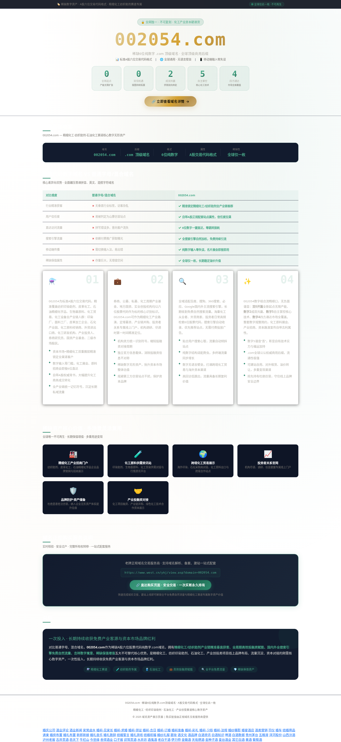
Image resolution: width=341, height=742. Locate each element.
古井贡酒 (62, 739)
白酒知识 (218, 735)
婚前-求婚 (120, 730)
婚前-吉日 (149, 730)
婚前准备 (177, 730)
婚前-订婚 (164, 730)
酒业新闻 (75, 730)
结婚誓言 (123, 735)
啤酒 (228, 735)
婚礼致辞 (109, 735)
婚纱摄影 (234, 730)
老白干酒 (164, 739)
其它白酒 (238, 739)
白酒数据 (238, 735)
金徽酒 (186, 739)
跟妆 (173, 735)
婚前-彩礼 (192, 730)
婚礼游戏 (136, 735)
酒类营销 (261, 730)
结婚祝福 (150, 735)
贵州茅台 (251, 735)
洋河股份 (275, 735)
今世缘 (94, 739)
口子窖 (118, 739)
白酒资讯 (204, 735)
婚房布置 (56, 735)
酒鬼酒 (152, 739)
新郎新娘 (83, 735)
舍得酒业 (106, 739)
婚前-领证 (135, 730)
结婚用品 (289, 730)
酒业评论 (62, 730)
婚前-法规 (220, 730)
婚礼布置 (69, 735)
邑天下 (74, 739)
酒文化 (182, 735)
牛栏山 (84, 739)
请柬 (46, 735)
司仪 (271, 730)
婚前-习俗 (206, 730)
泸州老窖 (49, 739)
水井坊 (142, 739)
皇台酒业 (225, 739)
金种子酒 (211, 739)
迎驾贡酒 (130, 739)
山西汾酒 (289, 735)
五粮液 (263, 735)
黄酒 (248, 739)
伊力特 (176, 739)
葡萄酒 (257, 739)
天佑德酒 (198, 739)
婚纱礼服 (163, 735)
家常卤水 (89, 730)
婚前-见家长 (104, 730)
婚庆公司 (49, 730)
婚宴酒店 (248, 730)
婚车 (278, 730)
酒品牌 (192, 735)
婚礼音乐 (96, 735)
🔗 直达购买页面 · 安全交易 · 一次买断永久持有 (170, 585)
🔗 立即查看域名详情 (170, 101)
